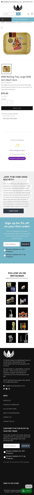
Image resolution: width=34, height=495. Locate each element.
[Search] (18, 13)
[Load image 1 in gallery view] (6, 69)
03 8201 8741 (28, 2)
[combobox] (11, 13)
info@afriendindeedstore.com (12, 2)
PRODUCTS (7, 400)
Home (3, 22)
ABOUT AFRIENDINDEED (11, 413)
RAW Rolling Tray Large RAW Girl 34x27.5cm (19, 22)
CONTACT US (7, 417)
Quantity (3, 99)
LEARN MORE (13, 211)
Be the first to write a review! (17, 158)
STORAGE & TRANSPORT (11, 404)
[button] (2, 19)
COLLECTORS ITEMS (10, 409)
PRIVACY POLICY (8, 421)
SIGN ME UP (25, 244)
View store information (10, 118)
